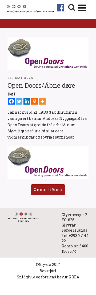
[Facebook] (11, 101)
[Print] (34, 101)
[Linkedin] (26, 101)
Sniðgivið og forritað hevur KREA (48, 276)
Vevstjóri (48, 270)
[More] (42, 101)
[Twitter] (19, 101)
